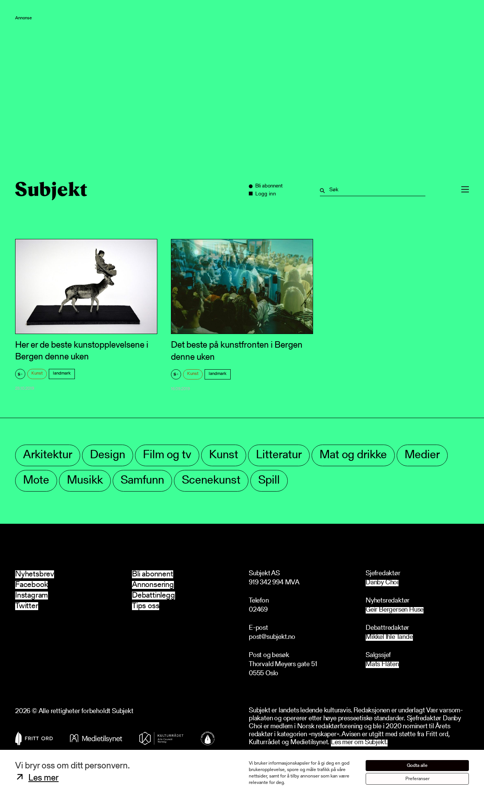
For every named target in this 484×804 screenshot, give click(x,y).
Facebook (31, 585)
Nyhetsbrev (34, 574)
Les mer (43, 778)
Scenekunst (211, 481)
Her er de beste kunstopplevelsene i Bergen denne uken (81, 351)
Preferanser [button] (417, 778)
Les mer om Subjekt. (359, 743)
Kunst (37, 373)
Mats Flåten (382, 665)
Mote (36, 481)
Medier (422, 455)
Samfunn (142, 481)
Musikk (85, 481)
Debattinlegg (153, 595)
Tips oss (145, 606)
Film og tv (167, 455)
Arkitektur (47, 455)
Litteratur (279, 455)
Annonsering (153, 585)
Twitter (26, 606)
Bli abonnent (152, 574)
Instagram (31, 595)
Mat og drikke (353, 455)
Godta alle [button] (417, 765)
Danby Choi (382, 583)
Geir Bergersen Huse (395, 610)
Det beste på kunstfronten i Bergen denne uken (236, 351)
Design (107, 455)
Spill (269, 481)
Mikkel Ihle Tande (389, 637)
